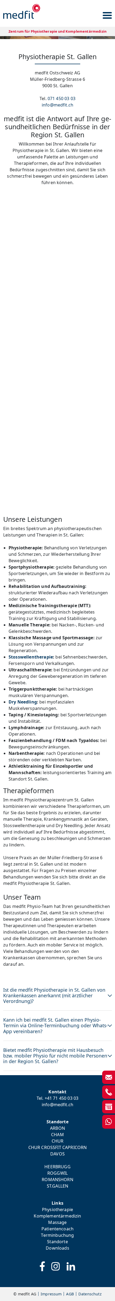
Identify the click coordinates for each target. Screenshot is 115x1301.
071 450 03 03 (61, 98)
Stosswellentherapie (31, 657)
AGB (70, 1293)
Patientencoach (57, 1229)
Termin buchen (57, 358)
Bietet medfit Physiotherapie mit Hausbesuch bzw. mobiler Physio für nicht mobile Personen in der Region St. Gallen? (55, 1055)
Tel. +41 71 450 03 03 (57, 1098)
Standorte (57, 1242)
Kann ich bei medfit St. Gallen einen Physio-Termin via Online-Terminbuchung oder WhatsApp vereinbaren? (55, 1025)
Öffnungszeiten (57, 394)
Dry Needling (23, 702)
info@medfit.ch (57, 105)
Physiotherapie (57, 1209)
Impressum (51, 1293)
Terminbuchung (57, 1235)
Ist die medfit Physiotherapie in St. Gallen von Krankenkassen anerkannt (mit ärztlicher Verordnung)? (54, 995)
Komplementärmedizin (57, 1216)
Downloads (57, 1248)
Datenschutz (90, 1293)
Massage (57, 1222)
